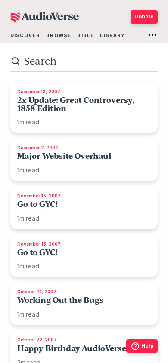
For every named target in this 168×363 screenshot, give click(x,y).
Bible (85, 35)
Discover (25, 35)
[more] (152, 35)
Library (112, 35)
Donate (144, 16)
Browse (58, 35)
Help (147, 345)
